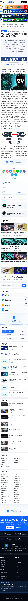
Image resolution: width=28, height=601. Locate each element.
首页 (7, 24)
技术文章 (11, 24)
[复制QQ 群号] (25, 305)
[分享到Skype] (15, 174)
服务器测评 (18, 560)
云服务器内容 (18, 562)
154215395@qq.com (9, 300)
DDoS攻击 (3, 71)
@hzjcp (6, 310)
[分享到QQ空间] (14, 171)
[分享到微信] (3, 171)
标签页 (2, 566)
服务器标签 (3, 578)
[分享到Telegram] (12, 174)
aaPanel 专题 (4, 574)
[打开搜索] (18, 2)
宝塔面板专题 (4, 572)
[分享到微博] (7, 171)
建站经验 (17, 566)
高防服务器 (18, 564)
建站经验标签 (4, 576)
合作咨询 (18, 527)
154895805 (7, 305)
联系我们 (17, 578)
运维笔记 (16, 24)
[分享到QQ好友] (10, 171)
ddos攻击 (14, 178)
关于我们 (17, 572)
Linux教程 (22, 24)
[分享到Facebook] (24, 171)
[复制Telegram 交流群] (25, 310)
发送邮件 (18, 553)
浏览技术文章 (9, 527)
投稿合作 (17, 574)
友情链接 (17, 576)
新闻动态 (3, 564)
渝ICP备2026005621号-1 (17, 598)
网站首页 (3, 560)
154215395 (7, 295)
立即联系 (3, 590)
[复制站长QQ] (25, 295)
